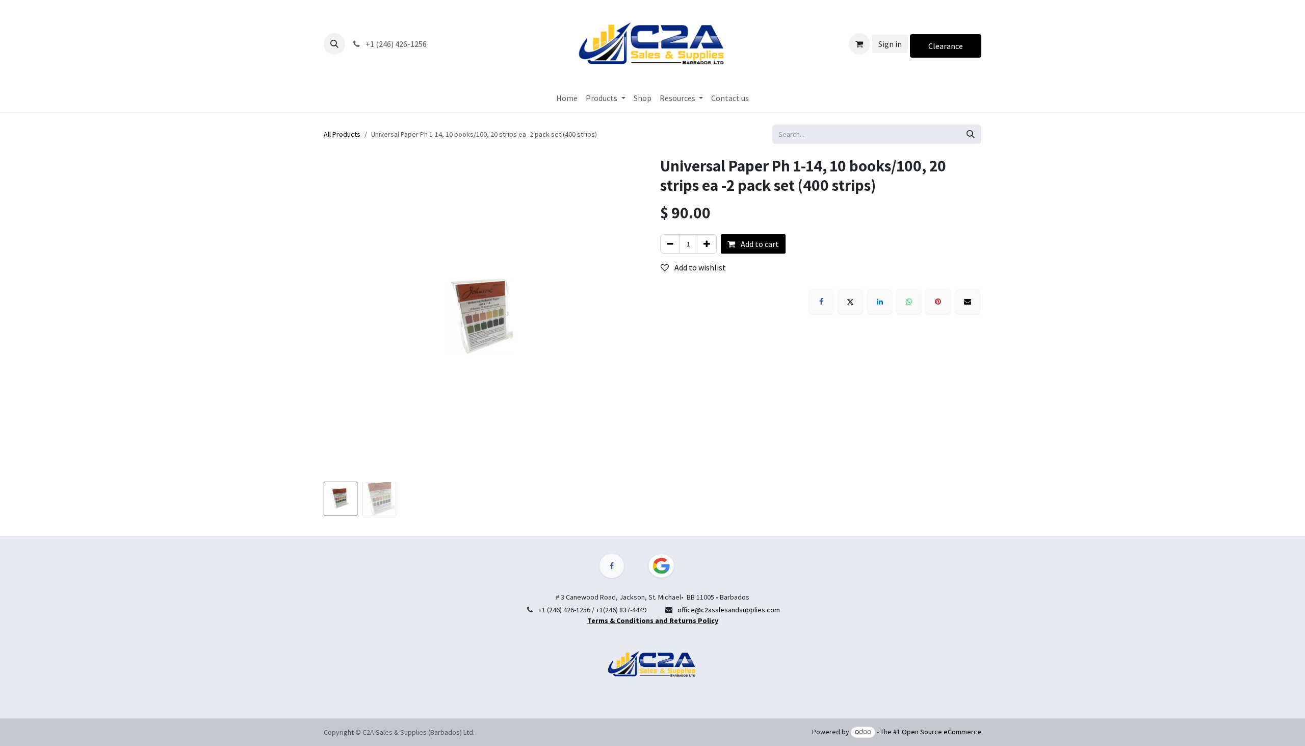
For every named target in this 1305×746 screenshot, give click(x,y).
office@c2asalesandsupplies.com (728, 609)
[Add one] (707, 244)
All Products (342, 134)
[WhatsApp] (909, 301)
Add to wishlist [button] (699, 267)
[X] (850, 301)
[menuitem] (567, 98)
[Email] (967, 301)
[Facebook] (821, 301)
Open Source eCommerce (941, 731)
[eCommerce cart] (859, 44)
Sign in (890, 44)
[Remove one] (670, 244)
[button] (334, 44)
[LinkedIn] (880, 301)
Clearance (945, 46)
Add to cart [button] (759, 244)
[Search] (970, 134)
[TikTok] (667, 566)
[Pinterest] (938, 301)
